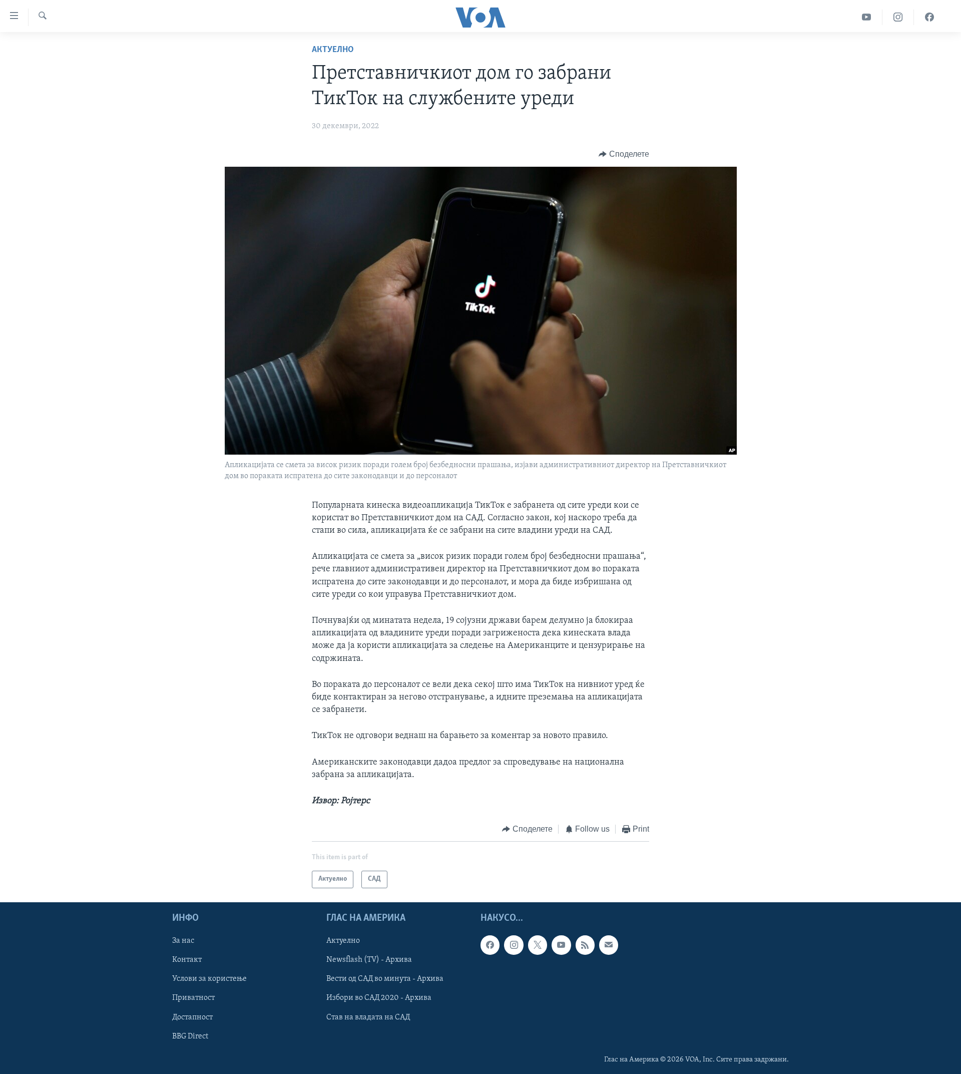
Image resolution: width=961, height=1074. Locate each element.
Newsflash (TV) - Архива (369, 960)
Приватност (193, 998)
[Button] (624, 154)
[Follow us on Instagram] (513, 944)
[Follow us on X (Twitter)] (537, 944)
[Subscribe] (608, 944)
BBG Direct (190, 1036)
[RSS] (585, 944)
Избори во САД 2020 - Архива (378, 998)
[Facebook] (929, 17)
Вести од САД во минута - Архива (384, 979)
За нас (183, 941)
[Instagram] (898, 17)
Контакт (187, 960)
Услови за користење (209, 979)
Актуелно (333, 50)
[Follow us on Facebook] (490, 944)
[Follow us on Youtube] (561, 944)
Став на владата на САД (368, 1017)
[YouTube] (866, 17)
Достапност (192, 1017)
